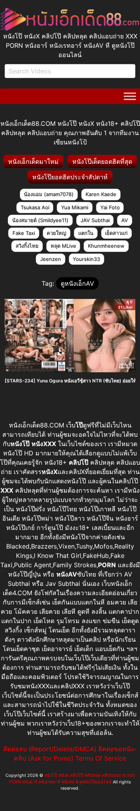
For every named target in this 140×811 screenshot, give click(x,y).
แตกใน (85, 233)
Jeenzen (50, 259)
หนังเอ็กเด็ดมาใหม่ (33, 161)
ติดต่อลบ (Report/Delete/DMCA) (50, 749)
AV (124, 220)
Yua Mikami (74, 207)
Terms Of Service (100, 758)
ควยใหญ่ (56, 233)
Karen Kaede (101, 194)
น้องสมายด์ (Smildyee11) (40, 220)
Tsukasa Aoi (35, 207)
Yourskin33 (86, 259)
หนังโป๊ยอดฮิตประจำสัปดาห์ (70, 177)
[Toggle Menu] (130, 96)
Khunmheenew (106, 246)
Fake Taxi (23, 233)
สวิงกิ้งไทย (27, 246)
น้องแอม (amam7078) (49, 194)
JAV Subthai (95, 220)
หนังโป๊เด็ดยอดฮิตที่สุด (102, 161)
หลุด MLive (63, 246)
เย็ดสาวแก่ (116, 233)
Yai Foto (110, 207)
